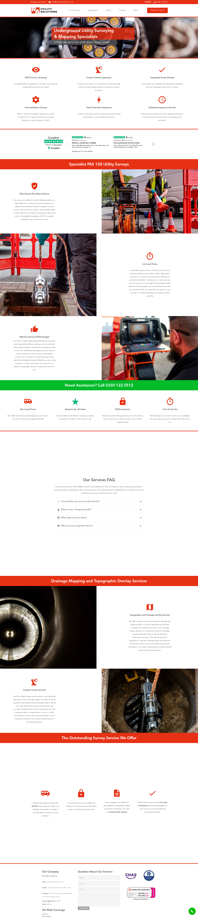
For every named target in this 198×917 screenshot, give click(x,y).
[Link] (44, 10)
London (45, 914)
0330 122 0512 (119, 385)
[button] (192, 911)
